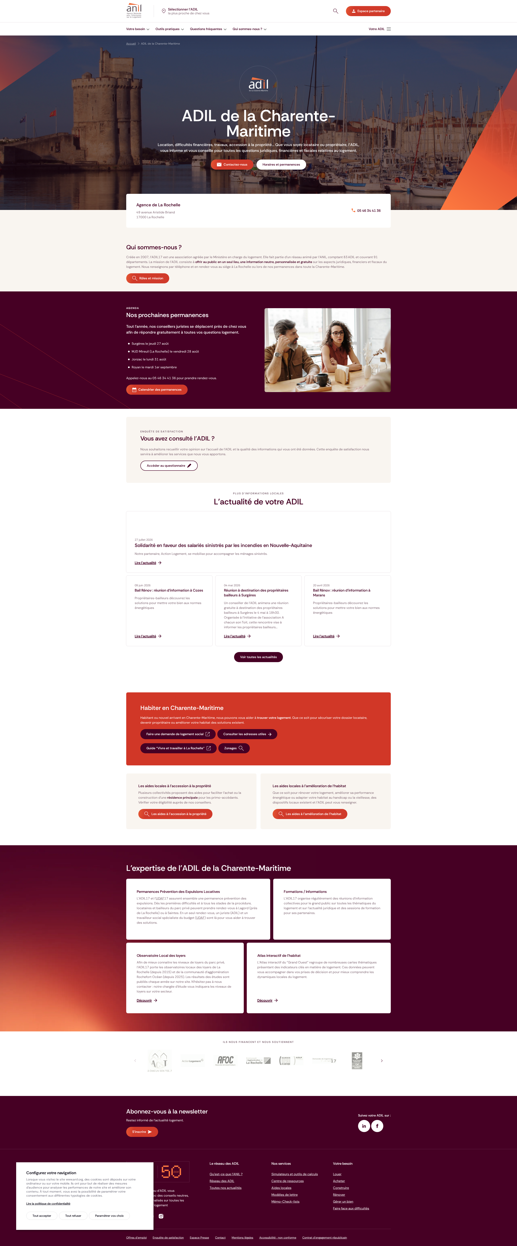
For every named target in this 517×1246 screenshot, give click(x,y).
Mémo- (285, 1201)
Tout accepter (42, 1216)
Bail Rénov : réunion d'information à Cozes (169, 590)
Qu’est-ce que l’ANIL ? (226, 1174)
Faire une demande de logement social (175, 734)
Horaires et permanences (281, 164)
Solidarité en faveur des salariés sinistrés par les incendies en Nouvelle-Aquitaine (223, 545)
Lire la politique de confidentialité (48, 1204)
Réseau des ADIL (222, 1181)
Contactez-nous (235, 164)
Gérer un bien (343, 1201)
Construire (341, 1188)
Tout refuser (73, 1216)
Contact (220, 1237)
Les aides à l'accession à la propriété (178, 814)
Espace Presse (199, 1237)
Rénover (339, 1195)
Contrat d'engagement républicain (324, 1237)
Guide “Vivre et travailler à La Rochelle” (175, 748)
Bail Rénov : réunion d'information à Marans (341, 593)
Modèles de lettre (284, 1195)
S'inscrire (139, 1132)
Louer (337, 1174)
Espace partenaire (371, 11)
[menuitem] (380, 28)
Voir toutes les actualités (258, 657)
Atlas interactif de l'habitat (279, 955)
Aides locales (281, 1188)
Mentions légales (242, 1237)
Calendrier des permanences (160, 389)
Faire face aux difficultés (351, 1208)
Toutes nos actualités (226, 1188)
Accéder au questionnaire (166, 465)
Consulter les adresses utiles (244, 734)
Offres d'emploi (136, 1237)
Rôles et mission (151, 278)
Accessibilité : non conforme (277, 1237)
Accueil (131, 43)
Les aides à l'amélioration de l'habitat (313, 814)
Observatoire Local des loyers (161, 955)
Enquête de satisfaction (168, 1237)
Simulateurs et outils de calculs (294, 1174)
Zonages (230, 748)
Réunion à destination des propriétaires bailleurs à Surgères (256, 593)
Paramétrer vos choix (109, 1216)
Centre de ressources (287, 1181)
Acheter (339, 1181)
